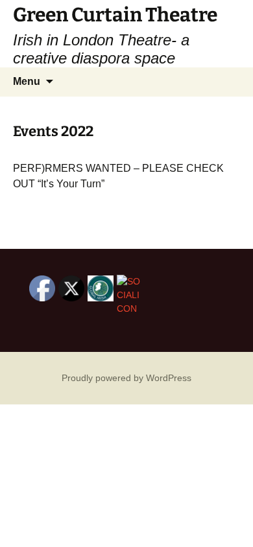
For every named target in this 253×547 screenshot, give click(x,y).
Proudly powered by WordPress (126, 378)
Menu (26, 81)
